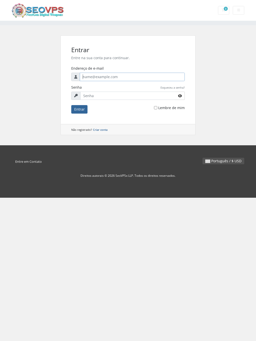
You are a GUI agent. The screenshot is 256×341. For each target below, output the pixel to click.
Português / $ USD (226, 161)
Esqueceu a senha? (172, 87)
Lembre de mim (171, 107)
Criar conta (100, 130)
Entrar (79, 109)
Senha (76, 87)
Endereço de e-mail (87, 68)
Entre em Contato (28, 162)
